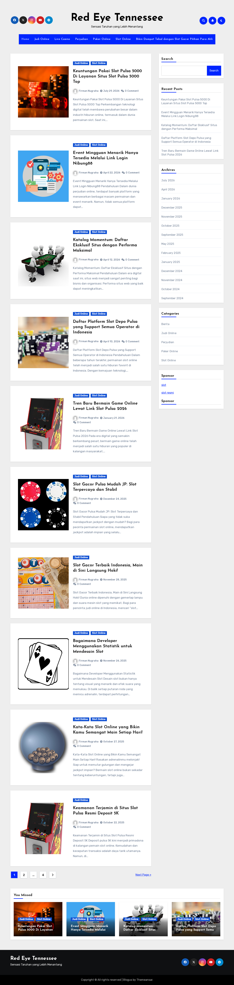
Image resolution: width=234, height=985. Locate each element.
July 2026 (168, 180)
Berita (165, 324)
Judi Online (42, 39)
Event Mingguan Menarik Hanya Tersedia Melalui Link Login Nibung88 (105, 158)
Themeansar (144, 979)
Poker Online (101, 39)
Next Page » (143, 874)
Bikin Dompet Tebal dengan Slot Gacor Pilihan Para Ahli (174, 39)
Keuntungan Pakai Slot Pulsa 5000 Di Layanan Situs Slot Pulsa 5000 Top (107, 76)
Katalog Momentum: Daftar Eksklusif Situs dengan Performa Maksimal (105, 245)
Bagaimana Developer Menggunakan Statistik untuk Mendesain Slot (102, 646)
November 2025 (171, 216)
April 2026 (168, 189)
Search (167, 59)
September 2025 (172, 234)
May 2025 (167, 243)
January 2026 (170, 198)
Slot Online (123, 39)
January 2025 (170, 262)
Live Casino (62, 39)
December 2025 (171, 207)
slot (163, 385)
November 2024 (171, 280)
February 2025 (171, 253)
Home (25, 39)
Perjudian (81, 39)
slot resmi (167, 392)
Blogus (127, 979)
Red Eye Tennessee (117, 18)
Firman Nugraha (88, 90)
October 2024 (170, 289)
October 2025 (170, 225)
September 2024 (172, 298)
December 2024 (171, 271)
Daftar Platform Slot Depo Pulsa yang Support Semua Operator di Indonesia (106, 327)
